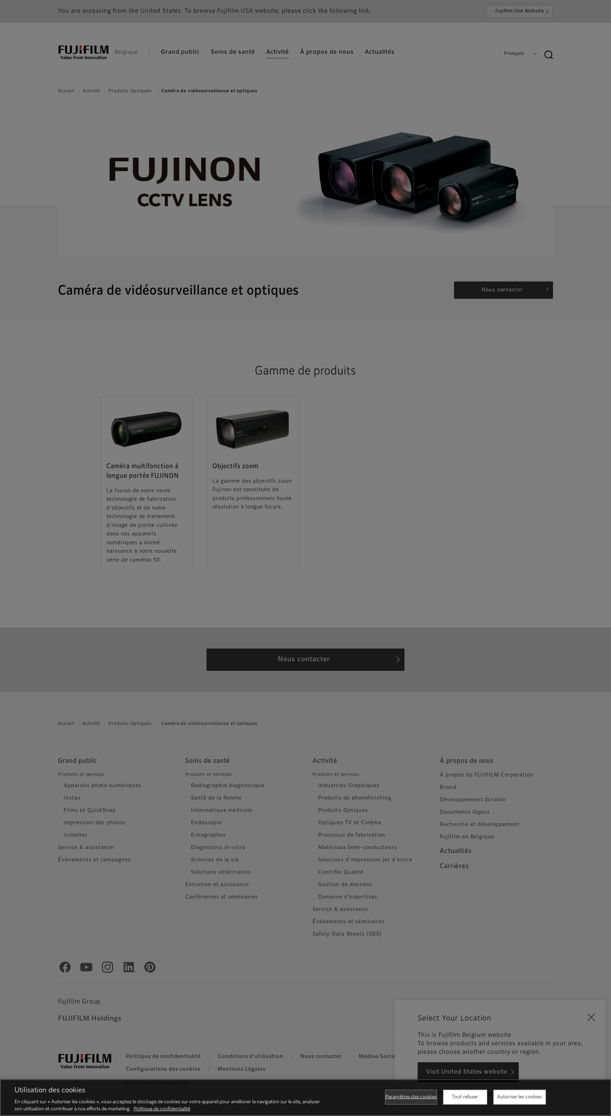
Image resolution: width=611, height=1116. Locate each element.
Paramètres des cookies (411, 1097)
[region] (305, 1097)
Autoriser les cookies (519, 1097)
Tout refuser (465, 1097)
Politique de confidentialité (162, 1108)
